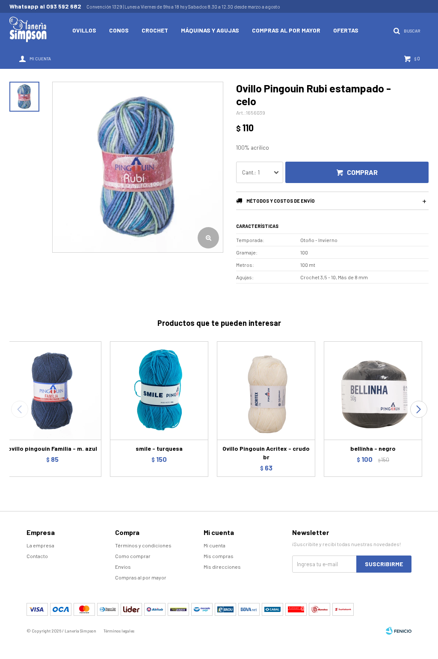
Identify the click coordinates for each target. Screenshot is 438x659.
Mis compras (219, 556)
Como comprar (133, 556)
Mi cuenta (214, 545)
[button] (418, 409)
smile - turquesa (159, 448)
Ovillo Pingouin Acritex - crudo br (266, 453)
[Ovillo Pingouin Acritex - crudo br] (266, 390)
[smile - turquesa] (159, 390)
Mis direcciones (222, 567)
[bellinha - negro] (373, 390)
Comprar (362, 172)
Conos (119, 30)
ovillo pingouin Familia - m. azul (52, 448)
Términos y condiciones (143, 545)
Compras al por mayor (286, 30)
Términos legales (119, 630)
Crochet (155, 30)
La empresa (40, 545)
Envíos (123, 567)
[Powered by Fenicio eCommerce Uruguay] (398, 630)
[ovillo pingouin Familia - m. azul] (52, 390)
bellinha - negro (373, 448)
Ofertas (345, 30)
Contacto (37, 556)
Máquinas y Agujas (210, 30)
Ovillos (84, 30)
